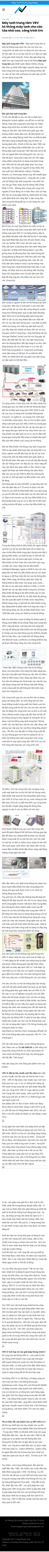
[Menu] (3, 9)
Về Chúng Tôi (26, 1533)
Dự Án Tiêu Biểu (16, 1535)
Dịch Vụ (36, 1533)
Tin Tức (5, 19)
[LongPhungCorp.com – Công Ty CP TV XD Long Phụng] (24, 9)
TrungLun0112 (29, 38)
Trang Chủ (13, 1533)
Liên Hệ (36, 1535)
